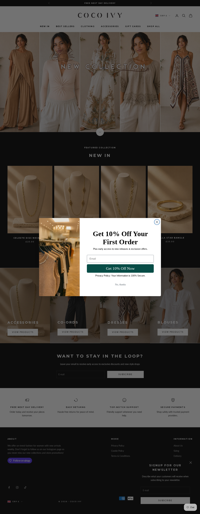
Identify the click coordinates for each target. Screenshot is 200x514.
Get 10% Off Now (120, 268)
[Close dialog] (157, 222)
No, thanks (120, 284)
